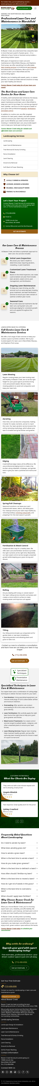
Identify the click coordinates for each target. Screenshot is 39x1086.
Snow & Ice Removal (10, 163)
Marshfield (16, 1013)
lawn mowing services (8, 67)
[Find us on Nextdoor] (27, 1072)
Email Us (8, 217)
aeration (24, 109)
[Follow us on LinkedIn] (11, 1072)
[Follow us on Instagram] (7, 1072)
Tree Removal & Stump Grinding (14, 150)
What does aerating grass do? (13, 848)
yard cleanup (31, 67)
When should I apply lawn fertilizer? (16, 896)
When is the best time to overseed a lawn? (16, 890)
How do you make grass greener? (15, 863)
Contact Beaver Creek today (10, 929)
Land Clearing (8, 158)
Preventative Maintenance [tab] (21, 678)
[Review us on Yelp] (19, 1072)
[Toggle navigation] (35, 8)
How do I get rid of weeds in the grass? (17, 884)
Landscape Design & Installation (12, 1025)
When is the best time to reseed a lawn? (17, 878)
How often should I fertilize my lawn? (16, 873)
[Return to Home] (8, 8)
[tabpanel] (19, 724)
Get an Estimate (23, 8)
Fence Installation (9, 154)
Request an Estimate (9, 997)
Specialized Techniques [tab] (21, 671)
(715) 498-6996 (10, 213)
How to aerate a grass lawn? (13, 853)
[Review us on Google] (15, 1072)
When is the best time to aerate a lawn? (17, 858)
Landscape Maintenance (9, 1028)
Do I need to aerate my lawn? (13, 843)
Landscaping (7, 141)
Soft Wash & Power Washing (13, 167)
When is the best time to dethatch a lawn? (18, 868)
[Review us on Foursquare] (23, 1072)
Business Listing (15, 1083)
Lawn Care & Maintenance (12, 145)
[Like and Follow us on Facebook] (2, 1072)
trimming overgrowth (23, 513)
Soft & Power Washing (9, 1050)
